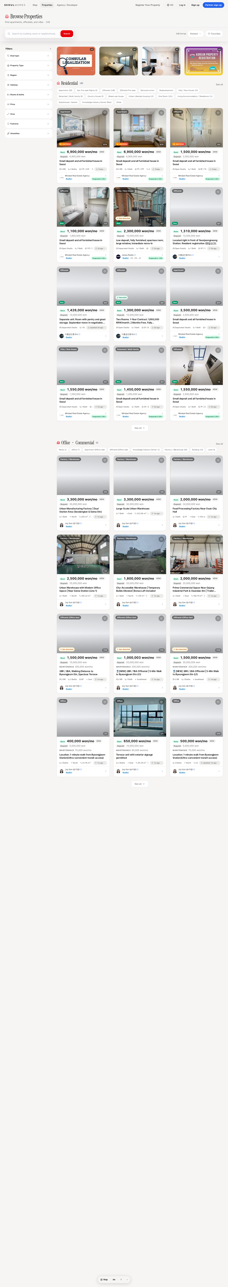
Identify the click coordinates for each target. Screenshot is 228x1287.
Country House (95, 96)
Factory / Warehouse (176, 449)
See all (219, 84)
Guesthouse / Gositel (68, 102)
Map (35, 5)
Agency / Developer (67, 5)
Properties (47, 5)
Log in (182, 5)
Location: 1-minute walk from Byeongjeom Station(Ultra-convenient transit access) (82, 756)
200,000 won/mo (132, 666)
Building (197, 449)
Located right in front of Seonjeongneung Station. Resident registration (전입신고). (195, 242)
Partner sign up (213, 5)
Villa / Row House (188, 90)
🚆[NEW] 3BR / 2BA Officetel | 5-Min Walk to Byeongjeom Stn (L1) (196, 673)
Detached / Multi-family (71, 96)
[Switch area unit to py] (90, 516)
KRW (102, 152)
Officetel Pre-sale (128, 90)
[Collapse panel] (50, 48)
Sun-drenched (124, 218)
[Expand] (48, 56)
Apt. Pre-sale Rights (87, 90)
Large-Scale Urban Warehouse (132, 508)
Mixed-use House (116, 96)
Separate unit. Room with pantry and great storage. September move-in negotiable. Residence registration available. (82, 322)
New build (122, 297)
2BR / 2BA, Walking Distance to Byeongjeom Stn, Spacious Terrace (78, 673)
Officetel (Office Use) (119, 449)
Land (211, 449)
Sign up (195, 5)
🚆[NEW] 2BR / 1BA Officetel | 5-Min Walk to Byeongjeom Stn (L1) (139, 673)
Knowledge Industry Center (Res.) (96, 102)
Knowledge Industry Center (146, 449)
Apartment (65, 90)
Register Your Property (148, 5)
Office (76, 449)
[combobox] (32, 33)
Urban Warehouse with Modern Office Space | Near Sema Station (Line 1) (80, 589)
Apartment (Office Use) (95, 449)
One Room (165, 96)
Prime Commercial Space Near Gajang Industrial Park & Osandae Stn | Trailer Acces (193, 591)
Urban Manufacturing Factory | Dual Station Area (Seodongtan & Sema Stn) (80, 510)
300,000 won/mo (76, 666)
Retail (63, 449)
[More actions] (98, 112)
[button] (60, 61)
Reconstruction (147, 90)
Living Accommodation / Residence (195, 96)
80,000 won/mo (132, 750)
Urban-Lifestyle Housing (141, 96)
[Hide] (127, 1279)
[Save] (105, 113)
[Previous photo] (61, 127)
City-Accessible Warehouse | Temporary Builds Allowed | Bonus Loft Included (138, 589)
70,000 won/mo (75, 750)
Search (67, 33)
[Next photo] (104, 127)
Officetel (108, 90)
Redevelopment (166, 90)
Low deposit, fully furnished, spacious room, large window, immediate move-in (140, 242)
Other (119, 102)
